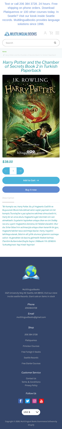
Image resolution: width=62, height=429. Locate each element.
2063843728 (31, 308)
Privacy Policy (31, 385)
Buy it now (31, 189)
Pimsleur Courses (31, 346)
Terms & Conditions (31, 381)
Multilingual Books (28, 421)
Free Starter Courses (31, 363)
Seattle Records (31, 357)
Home (4, 52)
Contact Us (31, 378)
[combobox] (26, 42)
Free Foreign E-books (31, 351)
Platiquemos (31, 340)
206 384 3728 (31, 334)
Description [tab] (8, 197)
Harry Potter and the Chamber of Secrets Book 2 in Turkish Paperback (30, 55)
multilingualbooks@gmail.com (31, 317)
